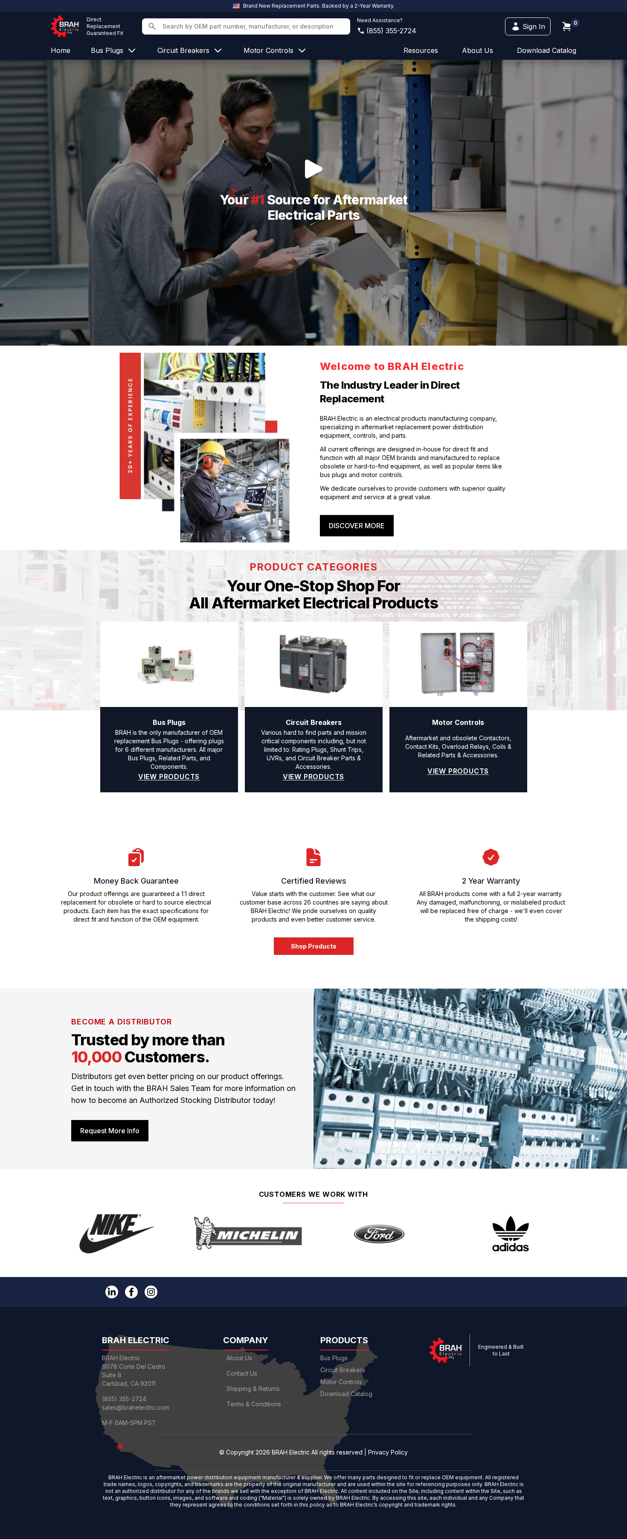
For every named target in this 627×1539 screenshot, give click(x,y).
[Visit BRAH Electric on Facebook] (131, 1292)
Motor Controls (341, 1381)
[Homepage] (65, 26)
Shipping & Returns (253, 1388)
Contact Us (241, 1373)
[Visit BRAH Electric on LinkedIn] (111, 1292)
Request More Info (109, 1130)
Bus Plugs (334, 1358)
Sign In (533, 26)
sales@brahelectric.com (135, 1407)
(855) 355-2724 (391, 30)
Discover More (357, 525)
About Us (239, 1358)
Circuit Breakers (342, 1369)
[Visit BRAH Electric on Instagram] (151, 1292)
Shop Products (314, 946)
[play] (313, 169)
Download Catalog (546, 50)
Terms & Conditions (253, 1404)
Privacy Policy (388, 1452)
